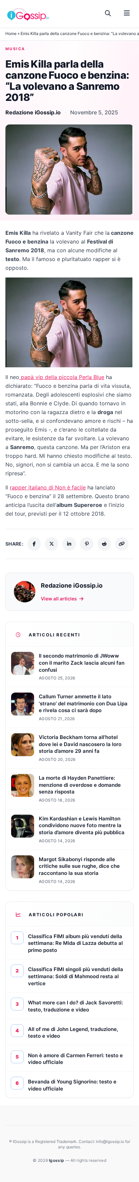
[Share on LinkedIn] (69, 544)
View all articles (59, 598)
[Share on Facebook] (34, 544)
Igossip (57, 1160)
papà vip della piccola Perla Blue (61, 377)
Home (11, 33)
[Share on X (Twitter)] (51, 544)
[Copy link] (122, 544)
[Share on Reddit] (104, 544)
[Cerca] (108, 13)
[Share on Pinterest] (86, 544)
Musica (15, 48)
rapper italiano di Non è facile (48, 487)
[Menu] (127, 13)
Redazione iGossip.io (33, 112)
